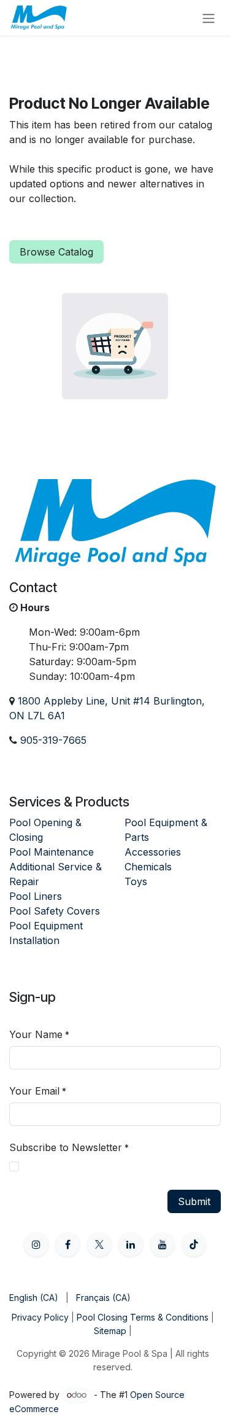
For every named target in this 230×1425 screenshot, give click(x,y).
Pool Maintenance (51, 852)
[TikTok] (194, 1244)
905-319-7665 (53, 740)
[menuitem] (33, 1297)
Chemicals (148, 867)
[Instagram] (36, 1244)
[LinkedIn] (130, 1244)
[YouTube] (162, 1244)
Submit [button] (194, 1201)
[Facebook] (67, 1244)
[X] (99, 1244)
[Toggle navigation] (208, 18)
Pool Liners (35, 896)
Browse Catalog (56, 252)
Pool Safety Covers (54, 911)
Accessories (153, 852)
